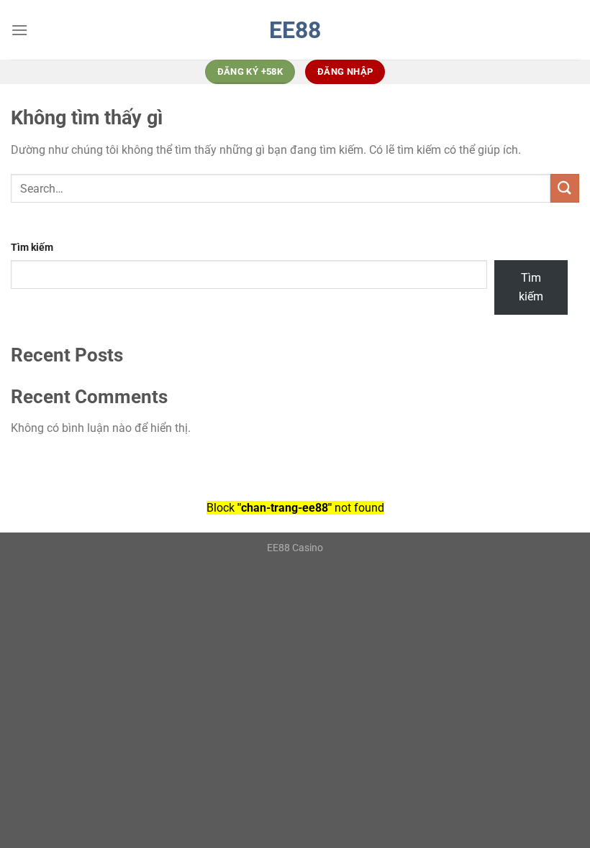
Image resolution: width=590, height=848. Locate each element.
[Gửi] (564, 188)
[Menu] (19, 29)
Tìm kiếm (32, 247)
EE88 (295, 30)
